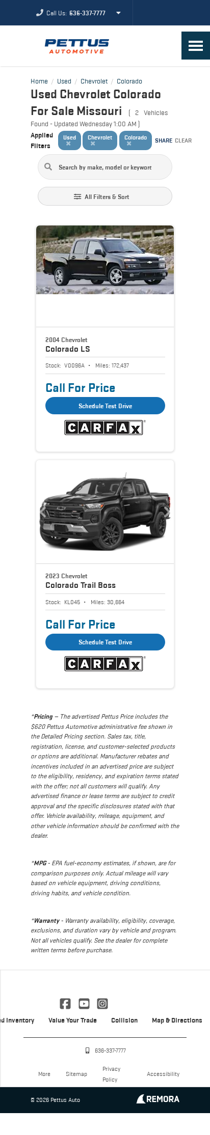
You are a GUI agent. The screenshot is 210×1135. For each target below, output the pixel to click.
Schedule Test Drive (105, 406)
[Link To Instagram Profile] (102, 1002)
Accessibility (163, 1073)
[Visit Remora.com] (157, 1100)
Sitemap (76, 1073)
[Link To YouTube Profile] (84, 1002)
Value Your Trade (72, 1020)
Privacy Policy (111, 1074)
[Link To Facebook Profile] (66, 1002)
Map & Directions (177, 1020)
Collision (124, 1020)
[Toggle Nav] (195, 46)
